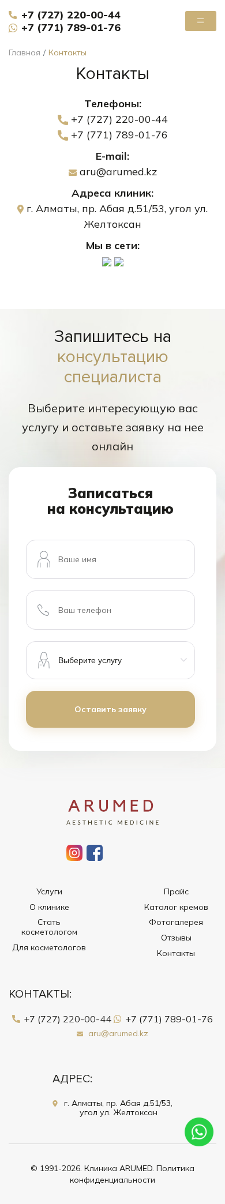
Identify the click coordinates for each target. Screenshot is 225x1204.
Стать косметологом (49, 927)
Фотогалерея (176, 922)
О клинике (49, 907)
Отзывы (176, 938)
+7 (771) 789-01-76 (71, 27)
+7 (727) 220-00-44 (71, 14)
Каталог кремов (176, 907)
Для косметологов (49, 948)
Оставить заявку (110, 709)
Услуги (49, 892)
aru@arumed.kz (117, 171)
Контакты (176, 953)
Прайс (176, 892)
